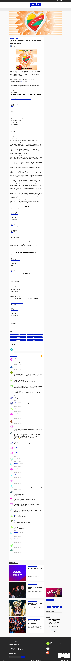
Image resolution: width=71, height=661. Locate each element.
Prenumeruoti (50, 600)
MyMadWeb (67, 660)
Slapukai (31, 660)
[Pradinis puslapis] (35, 5)
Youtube (34, 334)
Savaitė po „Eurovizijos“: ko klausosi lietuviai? (35, 604)
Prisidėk (54, 9)
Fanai (35, 566)
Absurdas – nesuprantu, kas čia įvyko (53, 626)
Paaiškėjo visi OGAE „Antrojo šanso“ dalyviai (35, 569)
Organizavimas (37, 619)
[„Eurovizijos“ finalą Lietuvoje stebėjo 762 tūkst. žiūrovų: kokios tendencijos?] (17, 625)
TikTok (34, 337)
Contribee (18, 334)
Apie (57, 9)
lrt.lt (22, 81)
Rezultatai (54, 631)
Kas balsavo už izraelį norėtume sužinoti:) (56, 643)
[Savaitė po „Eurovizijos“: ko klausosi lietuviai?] (17, 608)
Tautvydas (14, 45)
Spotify (34, 340)
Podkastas (42, 9)
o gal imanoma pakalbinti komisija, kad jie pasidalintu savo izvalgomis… (56, 649)
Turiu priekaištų (50, 625)
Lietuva (14, 323)
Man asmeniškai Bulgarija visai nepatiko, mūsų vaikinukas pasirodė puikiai (56, 653)
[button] (54, 598)
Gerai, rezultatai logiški (51, 623)
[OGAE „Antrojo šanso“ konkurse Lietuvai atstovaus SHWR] (17, 590)
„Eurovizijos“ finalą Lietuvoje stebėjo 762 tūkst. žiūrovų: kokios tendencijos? (35, 622)
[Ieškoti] (61, 9)
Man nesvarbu (50, 627)
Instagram (18, 337)
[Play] (54, 592)
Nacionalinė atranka (27, 9)
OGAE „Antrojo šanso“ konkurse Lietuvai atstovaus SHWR (35, 587)
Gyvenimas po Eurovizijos (32, 601)
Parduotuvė (14, 9)
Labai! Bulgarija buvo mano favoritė (53, 622)
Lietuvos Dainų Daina (14, 38)
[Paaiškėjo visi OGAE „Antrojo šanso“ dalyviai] (17, 573)
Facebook (18, 340)
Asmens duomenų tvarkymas (37, 660)
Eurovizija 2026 (19, 9)
